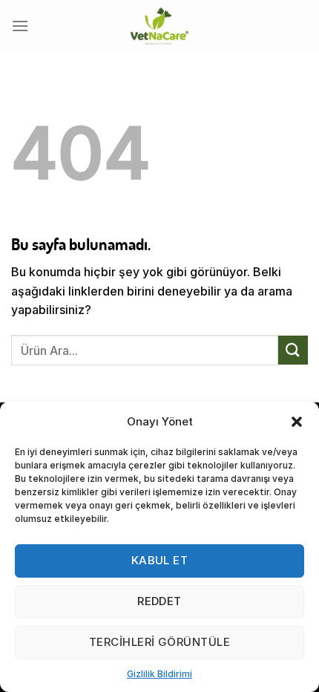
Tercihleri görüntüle (159, 642)
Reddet (159, 601)
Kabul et (159, 560)
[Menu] (20, 25)
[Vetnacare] (159, 26)
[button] (296, 421)
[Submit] (293, 350)
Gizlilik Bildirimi (159, 673)
